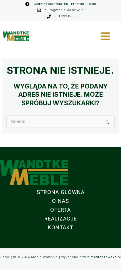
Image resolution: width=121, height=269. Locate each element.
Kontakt (60, 227)
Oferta (60, 210)
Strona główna (61, 192)
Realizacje (60, 218)
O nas (60, 201)
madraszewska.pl (105, 257)
